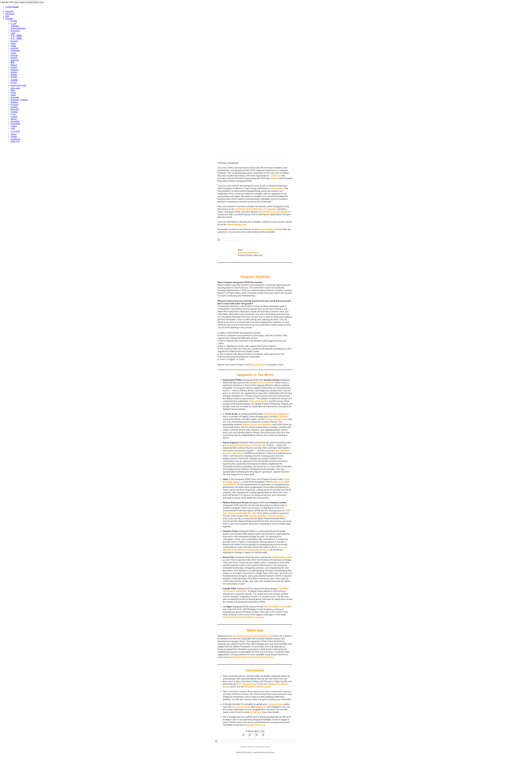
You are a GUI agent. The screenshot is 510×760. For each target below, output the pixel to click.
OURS (282, 416)
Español (14, 107)
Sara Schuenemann (248, 253)
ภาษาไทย (15, 131)
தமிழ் (13, 128)
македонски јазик (18, 85)
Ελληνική (15, 60)
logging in (260, 707)
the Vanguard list (247, 684)
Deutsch (14, 58)
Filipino (14, 136)
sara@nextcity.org (267, 229)
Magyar (14, 65)
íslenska (14, 72)
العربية (13, 23)
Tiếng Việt (15, 141)
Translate (9, 18)
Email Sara (256, 712)
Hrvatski (14, 41)
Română (14, 102)
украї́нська (15, 139)
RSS (7, 16)
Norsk (13, 92)
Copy (41, 2)
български (15, 30)
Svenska (14, 112)
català (13, 33)
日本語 (14, 77)
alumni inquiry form (237, 224)
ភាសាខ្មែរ (14, 80)
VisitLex (274, 178)
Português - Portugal (19, 100)
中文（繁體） (17, 38)
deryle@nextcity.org (240, 657)
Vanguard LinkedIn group (257, 687)
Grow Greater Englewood (276, 414)
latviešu (14, 119)
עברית (13, 114)
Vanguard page (275, 704)
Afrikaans (15, 26)
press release (276, 188)
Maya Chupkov (257, 365)
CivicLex (276, 176)
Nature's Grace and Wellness (257, 424)
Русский (14, 104)
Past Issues (9, 14)
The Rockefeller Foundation (278, 607)
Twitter (12, 7)
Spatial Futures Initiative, (262, 382)
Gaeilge (14, 67)
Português (15, 97)
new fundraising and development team (253, 636)
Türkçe (14, 134)
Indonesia (15, 69)
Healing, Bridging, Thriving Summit (266, 516)
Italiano (14, 74)
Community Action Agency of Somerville (245, 445)
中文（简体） (17, 35)
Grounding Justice (258, 401)
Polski (13, 95)
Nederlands (15, 50)
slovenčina (15, 121)
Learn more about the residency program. (244, 617)
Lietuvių (14, 116)
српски (14, 126)
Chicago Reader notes (276, 419)
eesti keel (14, 48)
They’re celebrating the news (242, 513)
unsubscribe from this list (244, 752)
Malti (13, 90)
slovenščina (15, 124)
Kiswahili (15, 109)
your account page (240, 707)
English (14, 21)
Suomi (13, 53)
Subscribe (9, 11)
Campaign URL (6, 2)
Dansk (13, 46)
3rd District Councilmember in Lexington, (255, 209)
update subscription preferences (263, 752)
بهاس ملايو (15, 88)
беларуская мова (18, 28)
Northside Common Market (274, 212)
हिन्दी (12, 62)
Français (14, 55)
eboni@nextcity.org (263, 657)
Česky (13, 43)
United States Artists (282, 557)
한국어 (14, 82)
